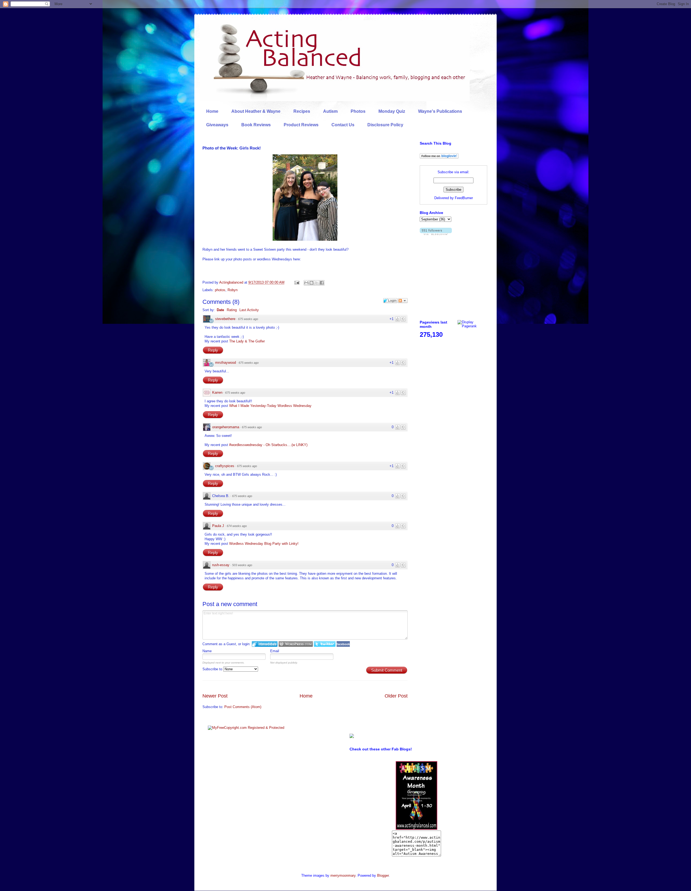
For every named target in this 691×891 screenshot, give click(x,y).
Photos (358, 111)
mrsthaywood (225, 363)
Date (220, 310)
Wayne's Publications (440, 111)
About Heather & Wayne (255, 111)
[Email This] (306, 282)
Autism (330, 111)
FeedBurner (464, 198)
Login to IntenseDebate (264, 644)
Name (207, 651)
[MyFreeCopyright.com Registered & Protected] (246, 728)
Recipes (301, 111)
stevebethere (225, 319)
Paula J (218, 526)
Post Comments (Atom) (242, 707)
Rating (232, 310)
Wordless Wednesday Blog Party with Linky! (264, 544)
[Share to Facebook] (321, 282)
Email (274, 651)
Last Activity (249, 310)
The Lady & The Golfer (247, 341)
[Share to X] (316, 282)
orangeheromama (225, 427)
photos (220, 290)
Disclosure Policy (385, 125)
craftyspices (224, 466)
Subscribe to (212, 669)
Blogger (383, 875)
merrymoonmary (342, 875)
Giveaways (217, 125)
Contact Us (342, 125)
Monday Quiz (391, 111)
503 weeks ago (242, 565)
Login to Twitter (325, 644)
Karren (217, 392)
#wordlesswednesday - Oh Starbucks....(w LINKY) (268, 445)
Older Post (396, 696)
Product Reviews (301, 125)
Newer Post (215, 696)
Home (212, 111)
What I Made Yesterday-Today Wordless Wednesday (270, 406)
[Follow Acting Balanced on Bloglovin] (439, 157)
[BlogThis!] (311, 282)
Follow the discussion (403, 300)
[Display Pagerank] (472, 326)
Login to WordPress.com (296, 644)
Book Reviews (256, 125)
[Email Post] (296, 282)
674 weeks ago (237, 526)
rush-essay (220, 565)
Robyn (233, 290)
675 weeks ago (248, 319)
